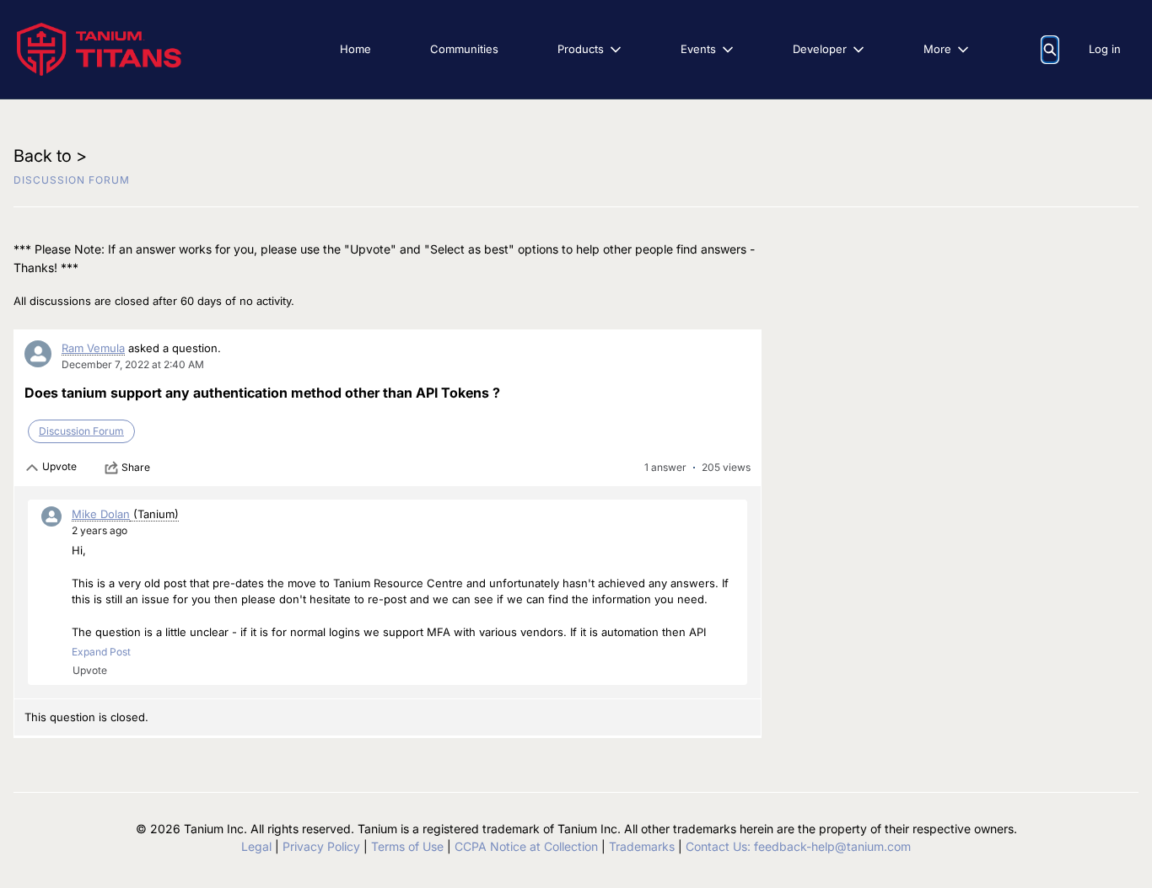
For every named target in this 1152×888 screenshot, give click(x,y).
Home (355, 49)
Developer (820, 49)
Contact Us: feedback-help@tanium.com (798, 846)
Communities (464, 49)
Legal (256, 846)
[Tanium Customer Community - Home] (99, 49)
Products (580, 49)
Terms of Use (407, 846)
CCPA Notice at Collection (526, 846)
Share (135, 467)
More (937, 49)
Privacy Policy (321, 846)
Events (698, 49)
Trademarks (642, 846)
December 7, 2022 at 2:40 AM (133, 364)
